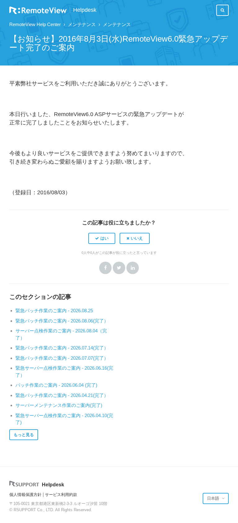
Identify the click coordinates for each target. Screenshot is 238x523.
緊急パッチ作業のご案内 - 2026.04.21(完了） (61, 395)
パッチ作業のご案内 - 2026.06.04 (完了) (56, 385)
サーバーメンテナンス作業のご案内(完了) (58, 405)
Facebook (105, 268)
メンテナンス (82, 24)
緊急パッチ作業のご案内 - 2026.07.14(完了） (61, 347)
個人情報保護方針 (25, 494)
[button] (101, 238)
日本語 (213, 498)
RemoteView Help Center (35, 24)
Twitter (119, 268)
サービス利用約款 (61, 494)
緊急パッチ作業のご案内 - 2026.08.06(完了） (61, 320)
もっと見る (24, 434)
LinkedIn (132, 268)
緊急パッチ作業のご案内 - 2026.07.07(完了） (61, 358)
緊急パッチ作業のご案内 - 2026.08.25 (54, 310)
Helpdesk (84, 10)
